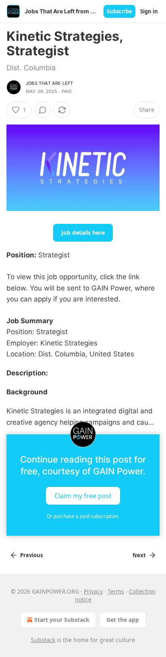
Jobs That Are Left (49, 83)
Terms (116, 591)
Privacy (93, 591)
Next (139, 555)
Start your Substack (61, 619)
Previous (31, 555)
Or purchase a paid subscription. (83, 516)
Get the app (122, 619)
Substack (43, 640)
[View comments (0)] (43, 110)
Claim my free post (83, 495)
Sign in (149, 11)
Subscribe (119, 11)
